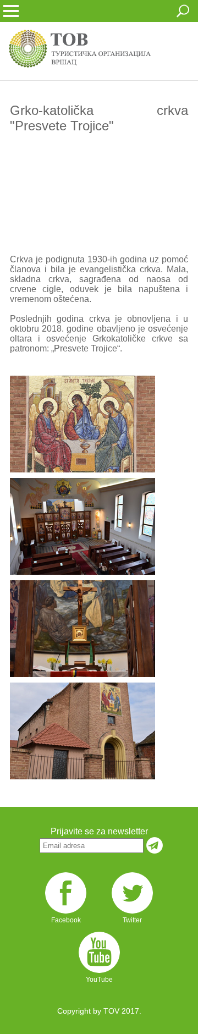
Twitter (132, 920)
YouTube (99, 979)
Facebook (66, 920)
